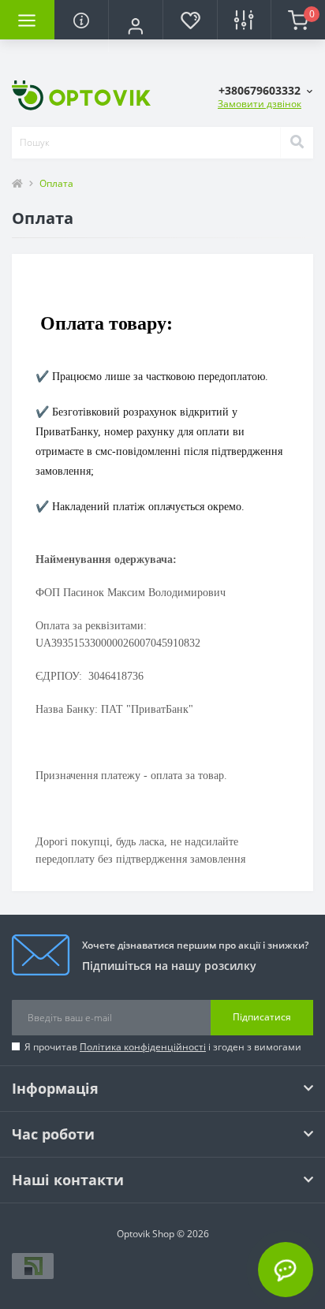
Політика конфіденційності (143, 1047)
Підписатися (262, 1017)
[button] (135, 26)
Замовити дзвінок (259, 103)
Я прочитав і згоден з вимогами (162, 1047)
